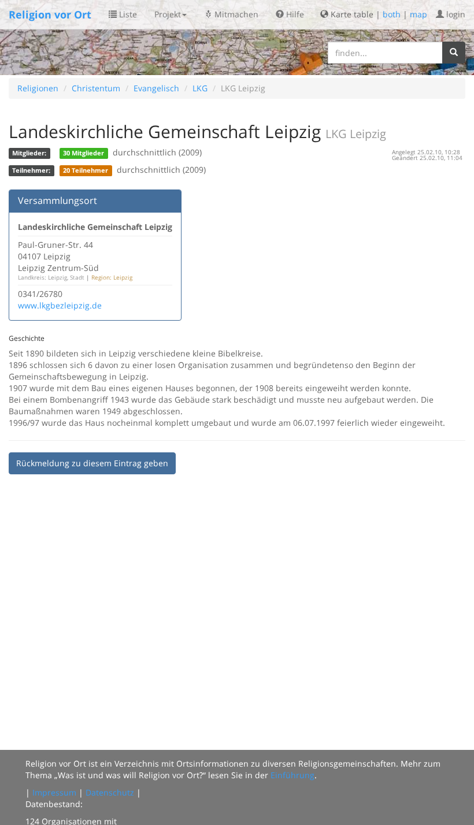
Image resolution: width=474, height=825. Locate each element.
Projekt (167, 14)
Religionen (37, 88)
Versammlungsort (57, 200)
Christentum (96, 88)
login (454, 14)
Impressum (54, 792)
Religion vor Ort (50, 14)
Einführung (292, 775)
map (418, 14)
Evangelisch (156, 88)
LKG (200, 88)
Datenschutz (110, 792)
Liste (127, 14)
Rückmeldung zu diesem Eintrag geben (92, 463)
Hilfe (294, 14)
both (392, 14)
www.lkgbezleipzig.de (60, 305)
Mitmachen (235, 14)
